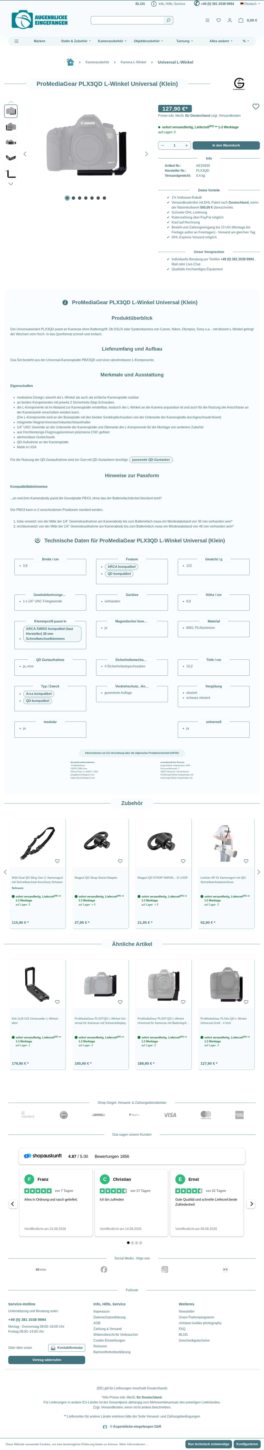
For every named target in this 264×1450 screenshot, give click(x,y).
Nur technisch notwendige (208, 1444)
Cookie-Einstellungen (109, 1340)
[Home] (72, 63)
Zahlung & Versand (107, 1329)
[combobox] (127, 20)
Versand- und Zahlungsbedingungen (173, 1416)
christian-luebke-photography (200, 1323)
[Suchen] (168, 20)
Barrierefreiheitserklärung (112, 1352)
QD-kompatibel (37, 701)
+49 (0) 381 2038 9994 (217, 4)
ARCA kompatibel (122, 566)
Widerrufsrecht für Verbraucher (115, 1334)
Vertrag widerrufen (46, 1360)
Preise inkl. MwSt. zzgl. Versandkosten (199, 115)
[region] (132, 871)
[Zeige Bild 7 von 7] (104, 198)
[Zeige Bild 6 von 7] (98, 198)
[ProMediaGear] (239, 84)
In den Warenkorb (226, 145)
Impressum (101, 1311)
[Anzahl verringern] (162, 145)
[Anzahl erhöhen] (186, 145)
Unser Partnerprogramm (196, 1317)
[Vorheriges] (25, 153)
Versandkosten (112, 1407)
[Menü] (207, 20)
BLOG (140, 4)
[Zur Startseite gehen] (39, 19)
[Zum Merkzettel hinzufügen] (255, 106)
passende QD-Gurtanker (151, 459)
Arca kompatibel (39, 694)
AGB (96, 1323)
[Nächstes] (147, 153)
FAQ (182, 1329)
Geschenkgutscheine (194, 1340)
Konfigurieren (247, 1444)
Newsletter (186, 1311)
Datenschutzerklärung (109, 1317)
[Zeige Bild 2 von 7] (73, 198)
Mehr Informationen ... (133, 1444)
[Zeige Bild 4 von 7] (85, 198)
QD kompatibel (119, 573)
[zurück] (5, 871)
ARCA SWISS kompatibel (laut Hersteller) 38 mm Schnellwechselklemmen (49, 633)
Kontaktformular (70, 1347)
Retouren (100, 1346)
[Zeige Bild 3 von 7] (79, 198)
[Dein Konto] (230, 20)
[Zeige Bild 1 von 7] (67, 198)
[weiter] (259, 871)
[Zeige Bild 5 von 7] (92, 198)
